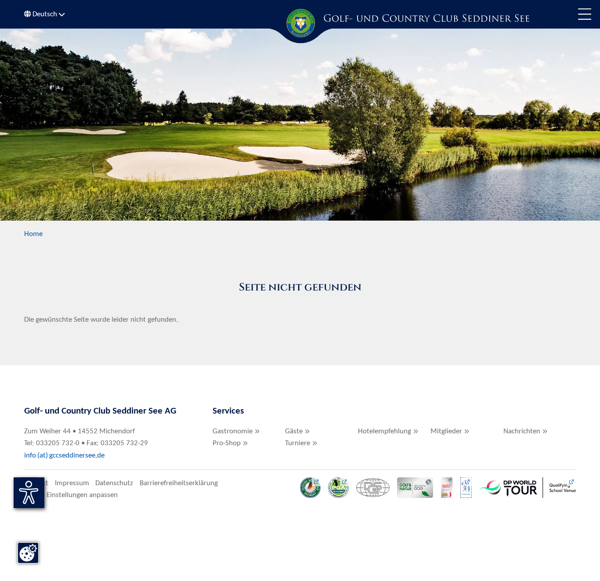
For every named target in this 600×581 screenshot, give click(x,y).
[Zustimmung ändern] (28, 552)
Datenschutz (114, 483)
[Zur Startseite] (300, 23)
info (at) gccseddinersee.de (65, 455)
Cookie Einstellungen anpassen (71, 495)
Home (33, 234)
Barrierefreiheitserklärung (179, 483)
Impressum (72, 483)
